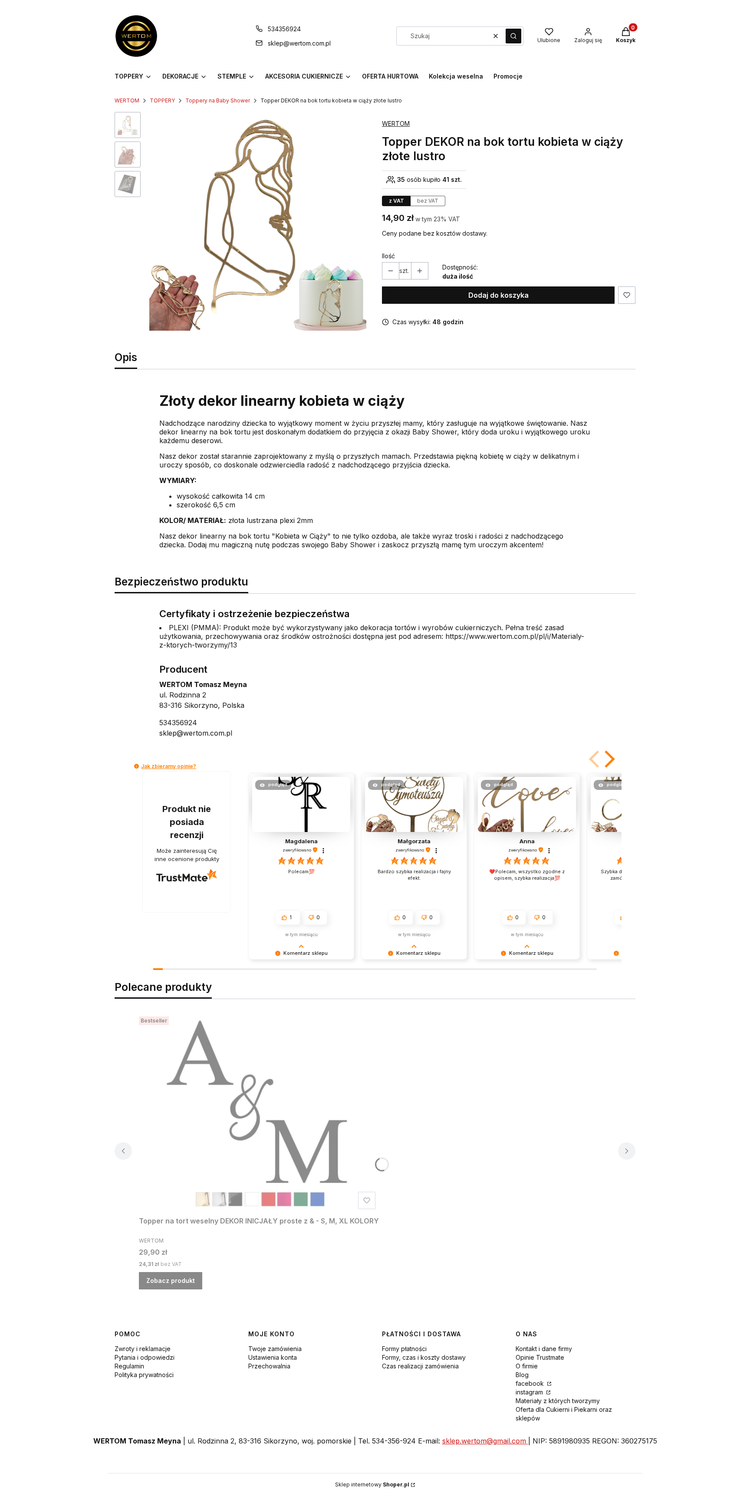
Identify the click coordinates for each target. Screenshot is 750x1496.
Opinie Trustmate (540, 1357)
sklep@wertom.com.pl (299, 43)
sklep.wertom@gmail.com (485, 1441)
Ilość (388, 256)
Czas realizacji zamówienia (420, 1366)
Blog (522, 1374)
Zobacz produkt (170, 1280)
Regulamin (129, 1366)
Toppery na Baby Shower (217, 100)
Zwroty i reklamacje (143, 1348)
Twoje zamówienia (275, 1348)
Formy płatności (404, 1348)
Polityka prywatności (144, 1374)
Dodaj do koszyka (498, 295)
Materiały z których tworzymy (558, 1400)
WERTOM (127, 100)
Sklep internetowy (372, 1484)
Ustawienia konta (272, 1357)
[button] (513, 36)
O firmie (527, 1366)
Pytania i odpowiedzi (144, 1357)
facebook (531, 1383)
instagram (530, 1392)
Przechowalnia (269, 1366)
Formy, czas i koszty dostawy (424, 1357)
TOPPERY (162, 100)
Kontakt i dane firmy (544, 1348)
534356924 (284, 29)
